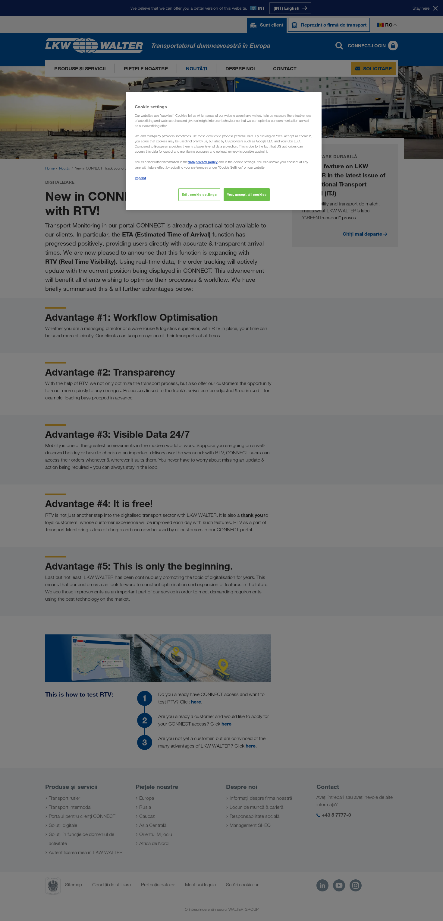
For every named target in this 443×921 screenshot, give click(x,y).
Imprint (140, 178)
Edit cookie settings (199, 194)
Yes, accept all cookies (246, 194)
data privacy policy (203, 162)
